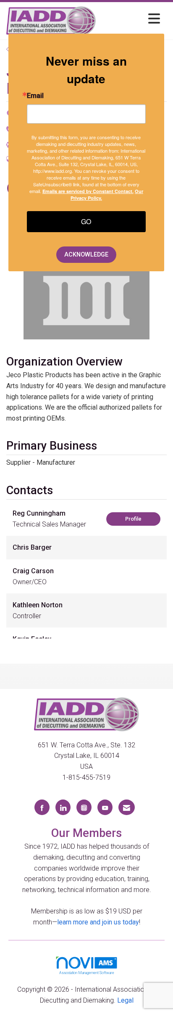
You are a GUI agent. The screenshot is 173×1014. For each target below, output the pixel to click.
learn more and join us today (98, 922)
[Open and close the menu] (130, 19)
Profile (133, 519)
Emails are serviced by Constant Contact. (88, 191)
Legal (125, 1000)
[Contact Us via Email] (126, 807)
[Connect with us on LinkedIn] (63, 807)
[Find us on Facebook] (42, 807)
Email (35, 96)
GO (86, 221)
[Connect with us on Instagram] (84, 807)
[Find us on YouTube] (105, 807)
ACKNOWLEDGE (86, 254)
